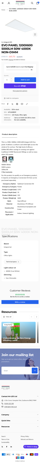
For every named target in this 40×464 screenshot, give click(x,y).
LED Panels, (15, 115)
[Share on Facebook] (8, 104)
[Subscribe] (35, 370)
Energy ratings (8, 324)
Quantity (6, 75)
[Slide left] (31, 317)
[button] (2, 3)
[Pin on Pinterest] (17, 104)
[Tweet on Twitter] (12, 104)
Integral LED (6, 42)
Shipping (11, 59)
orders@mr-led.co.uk (10, 406)
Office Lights (23, 115)
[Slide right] (36, 317)
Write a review (20, 302)
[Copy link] (27, 104)
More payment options (20, 90)
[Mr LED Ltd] (5, 391)
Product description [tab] (9, 134)
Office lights (8, 255)
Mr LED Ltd (22, 461)
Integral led (7, 247)
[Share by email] (22, 104)
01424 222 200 (9, 403)
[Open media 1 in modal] (20, 25)
